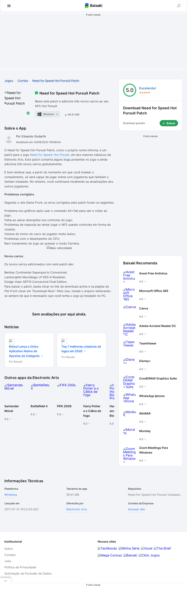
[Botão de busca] (179, 6)
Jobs (7, 561)
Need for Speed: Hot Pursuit (49, 155)
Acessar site (136, 509)
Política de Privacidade (20, 567)
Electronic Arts (76, 509)
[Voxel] (146, 548)
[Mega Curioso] (110, 555)
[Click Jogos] (149, 555)
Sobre (8, 548)
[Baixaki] (130, 555)
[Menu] (9, 5)
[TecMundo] (107, 548)
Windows (10, 494)
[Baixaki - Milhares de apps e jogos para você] (93, 6)
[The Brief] (162, 548)
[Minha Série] (129, 548)
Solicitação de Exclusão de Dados (28, 573)
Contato (10, 554)
